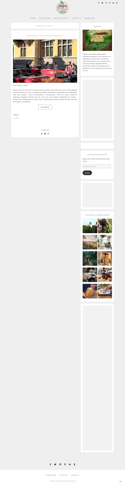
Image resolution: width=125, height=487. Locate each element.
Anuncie (75, 475)
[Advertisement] (97, 109)
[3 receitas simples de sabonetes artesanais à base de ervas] (105, 259)
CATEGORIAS (45, 18)
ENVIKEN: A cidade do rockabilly (45, 36)
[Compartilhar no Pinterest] (48, 133)
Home (33, 18)
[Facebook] (99, 3)
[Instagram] (106, 3)
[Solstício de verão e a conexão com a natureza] (90, 226)
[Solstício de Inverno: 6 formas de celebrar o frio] (90, 275)
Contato (63, 475)
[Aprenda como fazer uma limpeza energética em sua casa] (105, 243)
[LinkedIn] (113, 3)
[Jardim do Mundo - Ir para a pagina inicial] (62, 13)
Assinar (87, 173)
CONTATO (76, 18)
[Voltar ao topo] (120, 482)
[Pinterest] (109, 3)
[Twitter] (102, 3)
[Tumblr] (117, 3)
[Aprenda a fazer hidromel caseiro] (90, 291)
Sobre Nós (89, 18)
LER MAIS (45, 107)
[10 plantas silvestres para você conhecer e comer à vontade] (105, 226)
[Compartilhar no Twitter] (45, 133)
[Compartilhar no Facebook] (42, 133)
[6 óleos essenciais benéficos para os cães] (90, 259)
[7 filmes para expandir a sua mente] (90, 243)
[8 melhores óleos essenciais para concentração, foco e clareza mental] (105, 275)
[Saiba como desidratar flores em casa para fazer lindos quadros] (105, 291)
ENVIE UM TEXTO (61, 18)
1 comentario (45, 130)
